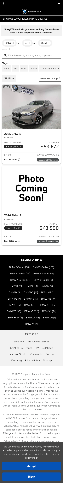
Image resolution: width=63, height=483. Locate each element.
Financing (16, 360)
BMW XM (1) (49, 317)
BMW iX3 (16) (31, 292)
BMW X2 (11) (30, 304)
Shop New (18, 341)
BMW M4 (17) (31, 298)
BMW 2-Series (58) (19, 267)
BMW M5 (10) (48, 298)
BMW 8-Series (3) (43, 279)
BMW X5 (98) (14, 311)
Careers (50, 354)
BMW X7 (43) (33, 317)
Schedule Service (18, 354)
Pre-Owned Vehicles (39, 341)
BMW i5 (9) (32, 286)
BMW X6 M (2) (15, 317)
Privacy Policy (32, 360)
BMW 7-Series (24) (20, 279)
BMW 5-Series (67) (43, 273)
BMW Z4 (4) (31, 323)
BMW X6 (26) (49, 311)
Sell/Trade (47, 347)
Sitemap (47, 360)
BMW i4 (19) (16, 286)
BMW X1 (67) (14, 304)
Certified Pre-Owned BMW (24, 347)
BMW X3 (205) (48, 304)
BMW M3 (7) (14, 298)
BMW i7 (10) (47, 286)
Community (36, 354)
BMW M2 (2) (47, 292)
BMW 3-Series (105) (43, 267)
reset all (6, 49)
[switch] (59, 3)
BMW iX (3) (15, 292)
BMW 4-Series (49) (20, 273)
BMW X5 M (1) (31, 311)
